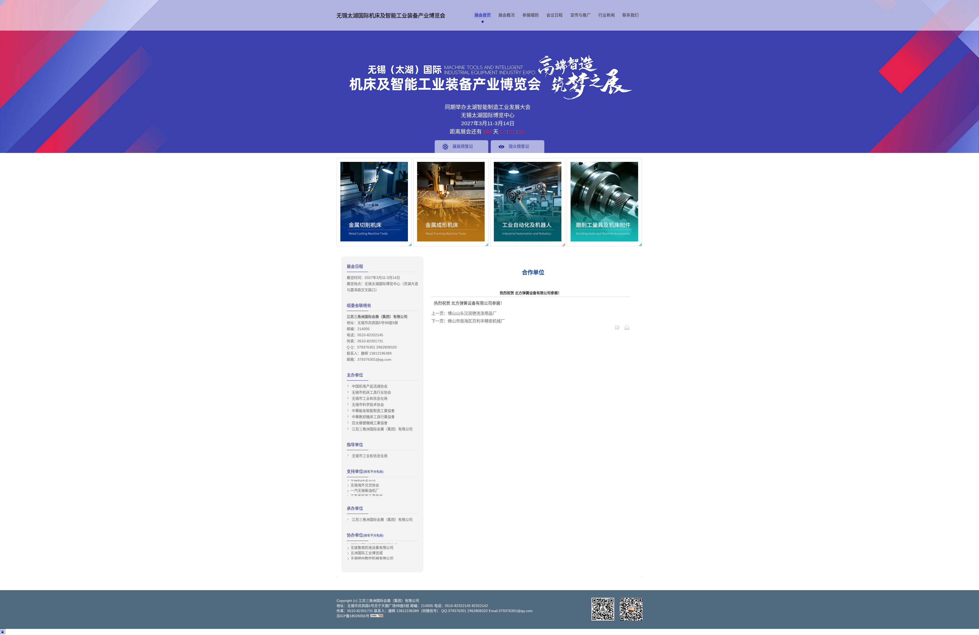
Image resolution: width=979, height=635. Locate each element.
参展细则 (530, 15)
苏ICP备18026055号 (353, 616)
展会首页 (482, 15)
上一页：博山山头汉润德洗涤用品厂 (464, 313)
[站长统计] (376, 616)
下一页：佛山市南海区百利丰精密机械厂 (468, 321)
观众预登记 (519, 146)
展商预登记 (463, 146)
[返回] (617, 329)
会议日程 (554, 15)
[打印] (627, 329)
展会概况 (506, 15)
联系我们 (630, 15)
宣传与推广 (580, 15)
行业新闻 (606, 15)
